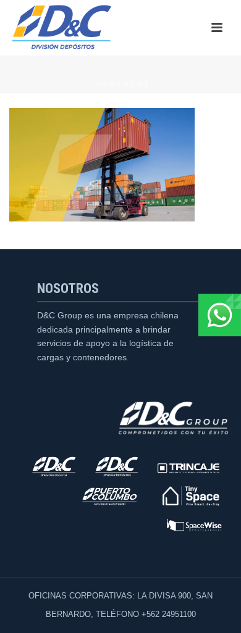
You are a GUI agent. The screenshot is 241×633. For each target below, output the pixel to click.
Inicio (105, 83)
